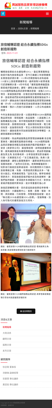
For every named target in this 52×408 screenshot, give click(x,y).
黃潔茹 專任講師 (10, 384)
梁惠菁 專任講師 (10, 378)
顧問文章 (7, 338)
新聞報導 (35, 28)
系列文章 (7, 350)
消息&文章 (23, 28)
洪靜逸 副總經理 (10, 372)
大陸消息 (7, 332)
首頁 (13, 28)
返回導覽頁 (27, 311)
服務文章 (7, 344)
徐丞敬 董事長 (9, 366)
